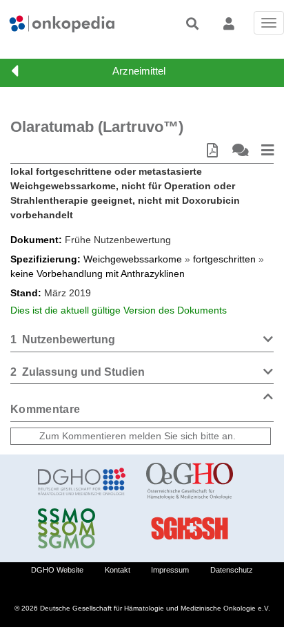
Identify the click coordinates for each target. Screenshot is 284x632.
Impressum (170, 570)
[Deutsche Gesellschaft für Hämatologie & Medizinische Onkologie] (81, 481)
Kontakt (117, 570)
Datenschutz (231, 570)
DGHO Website (57, 570)
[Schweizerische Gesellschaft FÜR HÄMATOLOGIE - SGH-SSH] (190, 528)
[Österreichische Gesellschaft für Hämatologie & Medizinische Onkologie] (190, 481)
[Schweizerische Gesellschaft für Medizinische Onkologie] (81, 528)
